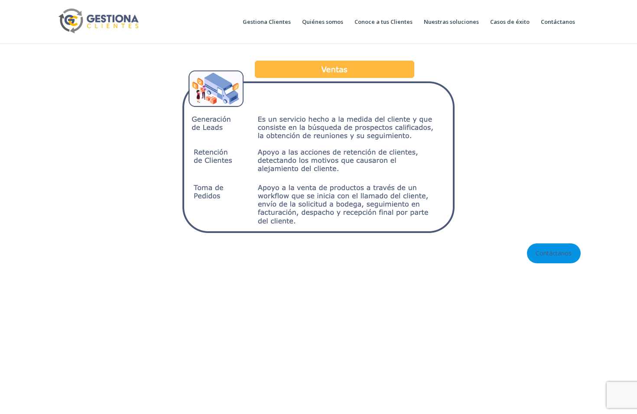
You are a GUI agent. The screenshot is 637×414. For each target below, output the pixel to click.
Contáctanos (554, 253)
